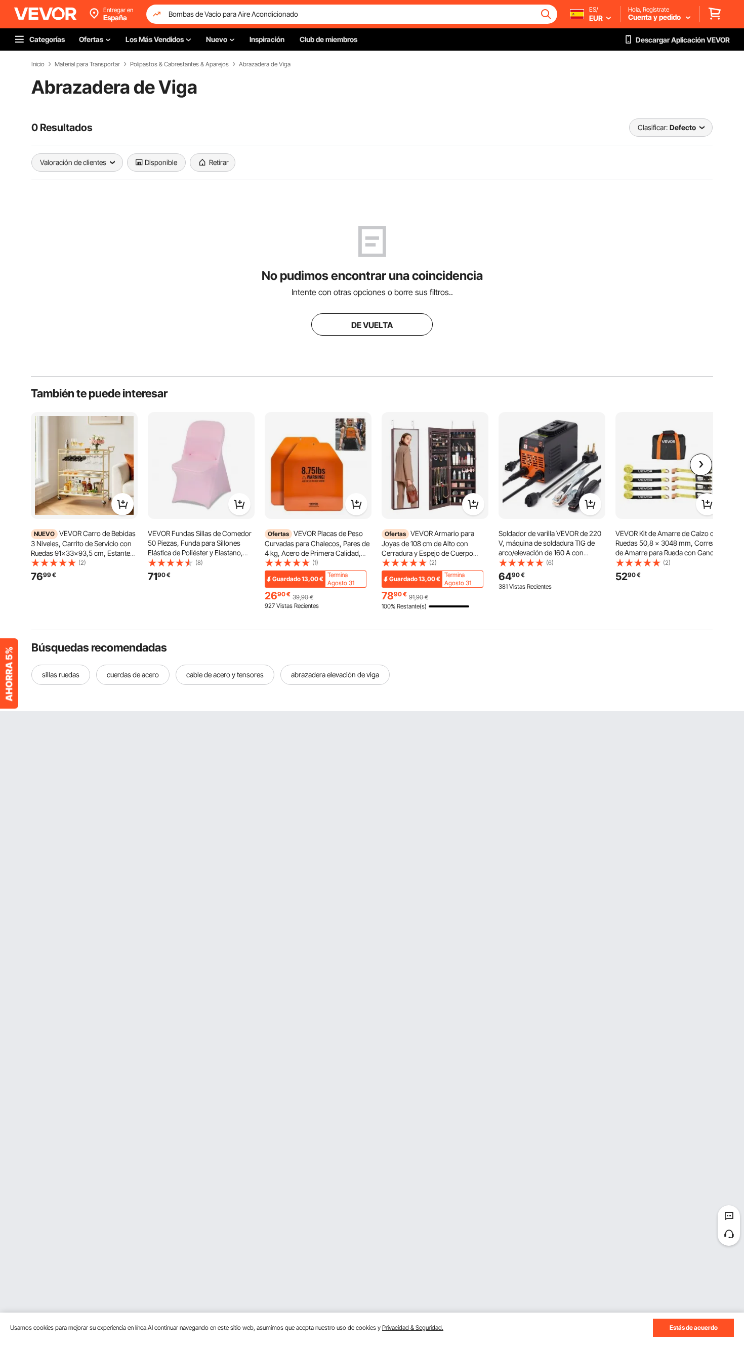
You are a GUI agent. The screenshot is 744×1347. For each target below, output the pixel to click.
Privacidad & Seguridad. (412, 1327)
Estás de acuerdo (694, 1327)
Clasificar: (653, 127)
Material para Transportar (87, 64)
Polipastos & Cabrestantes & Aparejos (179, 64)
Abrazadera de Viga (265, 64)
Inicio (38, 64)
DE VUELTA (372, 325)
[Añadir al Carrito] (122, 504)
